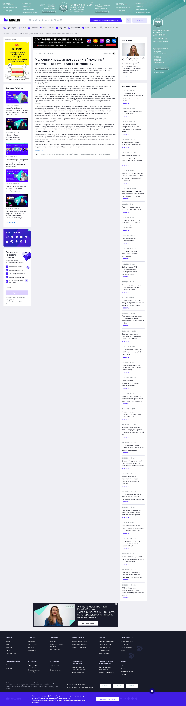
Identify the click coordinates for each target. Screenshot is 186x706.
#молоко (43, 154)
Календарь (31, 641)
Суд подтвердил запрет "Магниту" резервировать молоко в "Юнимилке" (131, 336)
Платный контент (104, 650)
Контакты (131, 686)
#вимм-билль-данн (104, 154)
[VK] (33, 20)
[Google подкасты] (58, 20)
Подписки (9, 668)
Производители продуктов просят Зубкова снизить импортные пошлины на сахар (133, 496)
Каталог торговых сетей (79, 644)
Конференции (32, 650)
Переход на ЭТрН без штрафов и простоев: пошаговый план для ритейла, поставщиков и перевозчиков (17, 163)
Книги (123, 661)
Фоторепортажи (11, 653)
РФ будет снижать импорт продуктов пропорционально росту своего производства (132, 398)
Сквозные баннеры (105, 644)
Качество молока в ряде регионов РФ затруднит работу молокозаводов (133, 367)
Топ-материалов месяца (17, 274)
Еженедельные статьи (16, 270)
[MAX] (36, 20)
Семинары (53, 641)
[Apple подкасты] (61, 20)
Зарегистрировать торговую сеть (34, 666)
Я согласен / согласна (107, 699)
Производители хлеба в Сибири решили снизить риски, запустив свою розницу (133, 447)
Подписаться (17, 293)
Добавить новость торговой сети (34, 671)
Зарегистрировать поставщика (56, 666)
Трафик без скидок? (127, 671)
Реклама (103, 638)
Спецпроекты (127, 638)
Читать (124, 76)
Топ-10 (123, 668)
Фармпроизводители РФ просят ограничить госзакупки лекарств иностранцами (133, 528)
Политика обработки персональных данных (79, 687)
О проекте (105, 686)
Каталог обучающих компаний (56, 645)
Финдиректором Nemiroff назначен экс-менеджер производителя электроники (132, 574)
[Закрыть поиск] (100, 29)
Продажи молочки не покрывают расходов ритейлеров (130, 253)
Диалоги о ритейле (127, 641)
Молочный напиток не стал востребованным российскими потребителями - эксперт (133, 193)
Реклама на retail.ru (11, 39)
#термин (50, 154)
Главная (6, 34)
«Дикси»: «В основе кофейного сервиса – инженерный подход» (13, 137)
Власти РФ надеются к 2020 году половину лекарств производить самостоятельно (133, 463)
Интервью (9, 647)
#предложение (59, 154)
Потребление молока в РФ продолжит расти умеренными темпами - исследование (133, 302)
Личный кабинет (13, 661)
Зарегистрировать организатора (105, 668)
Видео (123, 650)
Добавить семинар (78, 672)
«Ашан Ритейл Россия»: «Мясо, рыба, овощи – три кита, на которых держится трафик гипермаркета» (17, 111)
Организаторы (32, 644)
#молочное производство (87, 154)
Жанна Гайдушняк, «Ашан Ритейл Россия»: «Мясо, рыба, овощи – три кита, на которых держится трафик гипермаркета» (133, 61)
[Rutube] (49, 20)
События (32, 638)
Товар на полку (104, 653)
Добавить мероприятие (106, 672)
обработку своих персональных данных (17, 302)
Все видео (10, 222)
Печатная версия (104, 647)
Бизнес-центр (78, 638)
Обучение (54, 638)
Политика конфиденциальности (75, 684)
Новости (14, 34)
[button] (47, 28)
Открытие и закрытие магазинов (16, 281)
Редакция (118, 686)
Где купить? (124, 674)
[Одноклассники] (42, 20)
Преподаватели (55, 649)
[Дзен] (52, 20)
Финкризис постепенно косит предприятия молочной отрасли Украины (132, 287)
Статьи (8, 641)
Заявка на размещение (106, 641)
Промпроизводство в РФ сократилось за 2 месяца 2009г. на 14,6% (131, 543)
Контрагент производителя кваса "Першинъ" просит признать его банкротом (132, 512)
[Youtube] (45, 20)
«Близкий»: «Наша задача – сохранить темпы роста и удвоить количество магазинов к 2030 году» (16, 214)
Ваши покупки (10, 665)
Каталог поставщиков (79, 647)
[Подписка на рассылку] (30, 20)
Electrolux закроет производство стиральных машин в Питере (131, 414)
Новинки (124, 665)
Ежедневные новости (16, 267)
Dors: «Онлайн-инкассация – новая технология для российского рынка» (16, 189)
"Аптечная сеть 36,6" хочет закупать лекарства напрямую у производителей (133, 559)
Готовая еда (125, 644)
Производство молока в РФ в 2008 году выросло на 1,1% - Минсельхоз (132, 351)
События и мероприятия (17, 277)
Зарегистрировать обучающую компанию (79, 668)
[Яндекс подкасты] (55, 20)
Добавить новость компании (55, 671)
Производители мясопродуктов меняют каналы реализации (130, 383)
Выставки (31, 647)
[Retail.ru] (14, 20)
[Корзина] (128, 20)
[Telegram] (39, 20)
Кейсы (8, 650)
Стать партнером (126, 647)
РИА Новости (39, 150)
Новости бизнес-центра (79, 641)
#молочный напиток (71, 154)
